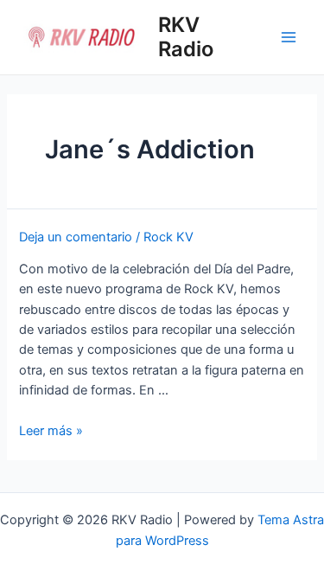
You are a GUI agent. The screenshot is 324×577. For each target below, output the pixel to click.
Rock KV (168, 237)
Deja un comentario (75, 237)
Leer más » (51, 431)
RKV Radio (185, 36)
